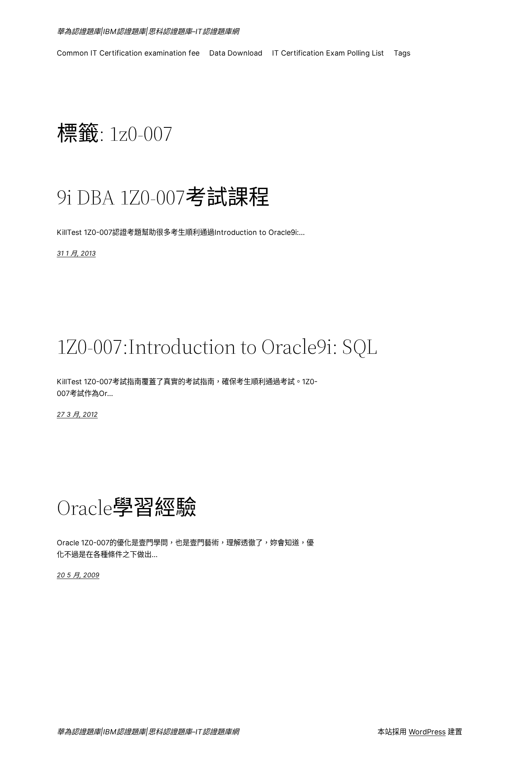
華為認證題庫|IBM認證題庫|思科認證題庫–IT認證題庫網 (148, 31)
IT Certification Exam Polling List (328, 53)
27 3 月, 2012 (77, 414)
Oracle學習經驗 (127, 507)
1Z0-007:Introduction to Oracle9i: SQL (217, 346)
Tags (402, 53)
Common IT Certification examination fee (128, 53)
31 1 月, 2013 (76, 253)
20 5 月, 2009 (78, 575)
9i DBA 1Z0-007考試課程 (163, 197)
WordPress (427, 731)
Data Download (235, 53)
